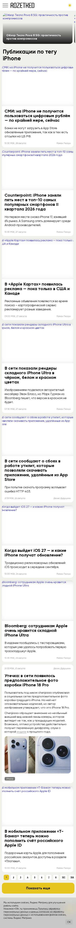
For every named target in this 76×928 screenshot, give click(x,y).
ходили (21, 731)
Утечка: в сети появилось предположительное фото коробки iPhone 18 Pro (31, 680)
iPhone (9, 779)
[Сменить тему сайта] (69, 5)
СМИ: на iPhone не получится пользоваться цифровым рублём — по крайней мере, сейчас (37, 115)
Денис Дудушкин (62, 498)
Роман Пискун (64, 143)
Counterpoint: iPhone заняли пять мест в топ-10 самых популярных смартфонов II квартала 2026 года (33, 202)
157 (63, 877)
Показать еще (38, 888)
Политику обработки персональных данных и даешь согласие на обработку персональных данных (34, 911)
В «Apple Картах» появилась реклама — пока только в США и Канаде (37, 288)
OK (69, 922)
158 (72, 877)
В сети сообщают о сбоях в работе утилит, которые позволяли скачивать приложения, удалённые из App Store (36, 470)
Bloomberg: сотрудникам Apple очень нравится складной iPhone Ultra (36, 630)
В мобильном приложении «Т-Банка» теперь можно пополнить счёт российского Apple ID (34, 838)
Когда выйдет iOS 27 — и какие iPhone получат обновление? (35, 553)
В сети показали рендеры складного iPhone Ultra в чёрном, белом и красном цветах (31, 375)
